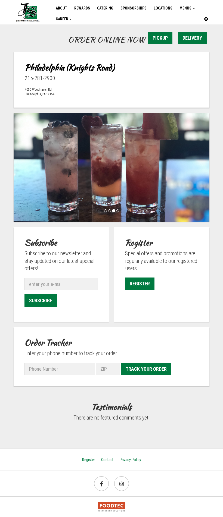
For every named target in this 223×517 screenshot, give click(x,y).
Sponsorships (133, 8)
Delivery (192, 38)
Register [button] (140, 283)
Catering (105, 8)
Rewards (82, 8)
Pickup (160, 38)
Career (62, 19)
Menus (185, 8)
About (61, 8)
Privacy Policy (130, 460)
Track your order (146, 369)
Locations (163, 8)
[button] (206, 19)
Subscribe (40, 300)
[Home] (28, 12)
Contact (107, 460)
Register (88, 460)
